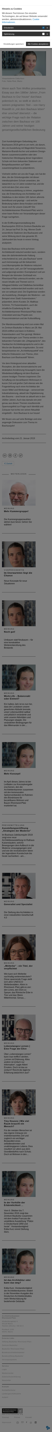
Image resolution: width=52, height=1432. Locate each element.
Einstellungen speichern (14, 44)
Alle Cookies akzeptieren (38, 44)
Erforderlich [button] (9, 28)
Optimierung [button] (9, 34)
